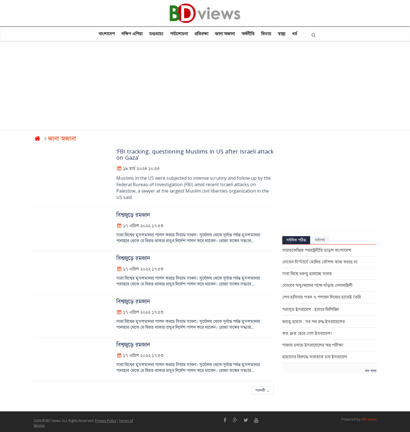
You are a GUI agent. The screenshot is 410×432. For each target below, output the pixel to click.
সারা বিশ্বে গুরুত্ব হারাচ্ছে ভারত (307, 274)
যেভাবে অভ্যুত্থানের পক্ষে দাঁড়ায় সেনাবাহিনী (317, 285)
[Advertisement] (200, 87)
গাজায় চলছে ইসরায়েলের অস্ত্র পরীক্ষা (312, 345)
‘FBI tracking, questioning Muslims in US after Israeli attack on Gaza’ (195, 154)
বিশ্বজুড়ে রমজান (133, 215)
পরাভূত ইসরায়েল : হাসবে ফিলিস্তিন (310, 309)
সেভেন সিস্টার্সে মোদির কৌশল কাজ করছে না (319, 262)
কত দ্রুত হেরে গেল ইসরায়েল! (307, 333)
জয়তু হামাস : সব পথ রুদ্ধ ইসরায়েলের (313, 322)
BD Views (369, 419)
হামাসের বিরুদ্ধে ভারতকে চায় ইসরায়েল (314, 357)
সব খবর (371, 371)
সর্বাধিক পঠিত (296, 240)
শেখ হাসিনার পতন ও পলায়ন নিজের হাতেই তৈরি (321, 297)
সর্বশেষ (320, 240)
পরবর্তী (262, 390)
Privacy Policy (105, 421)
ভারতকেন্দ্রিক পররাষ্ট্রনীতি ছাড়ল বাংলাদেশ (316, 250)
